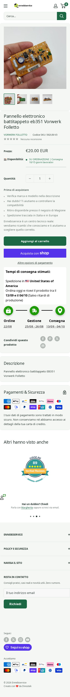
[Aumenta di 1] (50, 178)
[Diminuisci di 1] (30, 178)
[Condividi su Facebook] (43, 338)
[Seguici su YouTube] (27, 639)
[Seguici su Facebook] (6, 639)
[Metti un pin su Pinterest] (50, 338)
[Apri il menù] (5, 5)
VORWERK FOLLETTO (15, 134)
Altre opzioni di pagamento (35, 263)
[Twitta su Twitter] (57, 338)
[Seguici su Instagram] (20, 639)
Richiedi (15, 604)
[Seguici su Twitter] (13, 639)
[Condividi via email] (43, 345)
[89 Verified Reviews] (35, 484)
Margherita (27, 507)
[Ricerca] (61, 16)
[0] (63, 6)
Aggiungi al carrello (35, 241)
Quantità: (10, 178)
